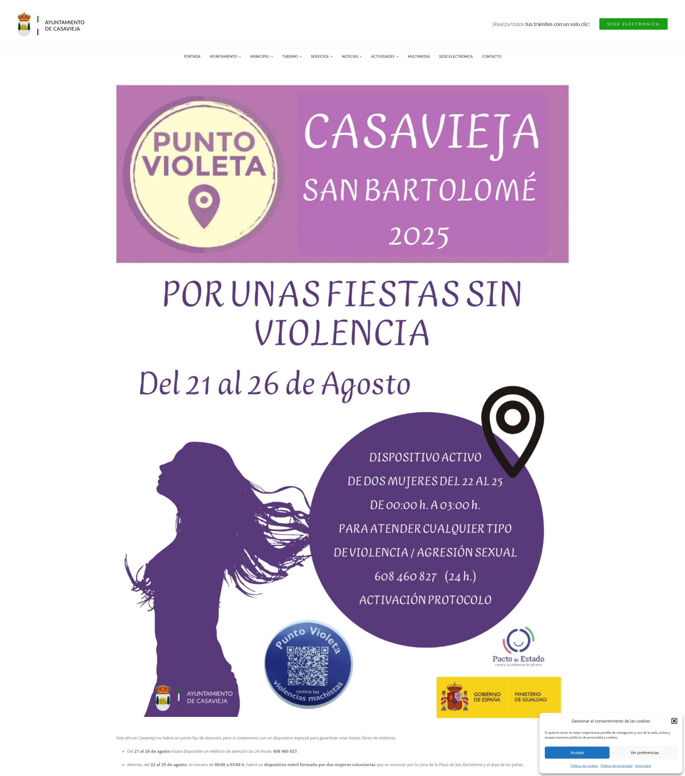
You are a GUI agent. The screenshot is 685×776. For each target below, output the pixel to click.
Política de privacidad (616, 765)
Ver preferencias (644, 752)
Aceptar (577, 752)
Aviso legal (643, 765)
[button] (674, 721)
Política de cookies (584, 765)
